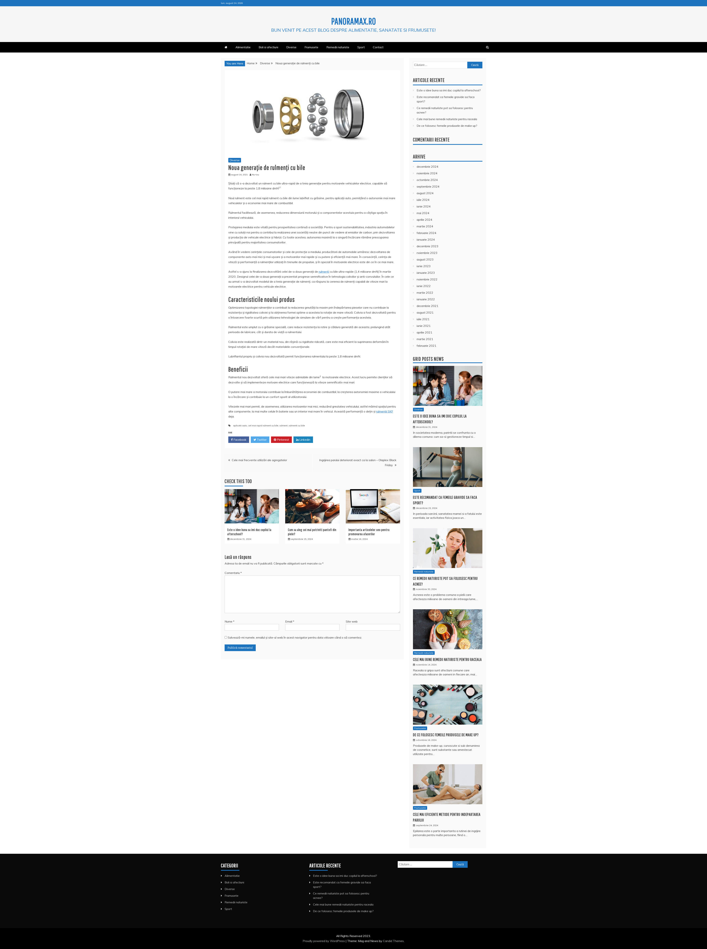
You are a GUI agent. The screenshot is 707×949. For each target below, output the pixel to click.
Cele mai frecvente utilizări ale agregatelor (259, 460)
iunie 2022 (424, 286)
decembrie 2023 (427, 246)
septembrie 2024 (428, 186)
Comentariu (233, 573)
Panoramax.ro (353, 21)
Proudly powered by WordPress (324, 941)
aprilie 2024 (424, 219)
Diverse (291, 47)
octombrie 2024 (427, 180)
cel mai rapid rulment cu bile (263, 425)
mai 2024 (423, 213)
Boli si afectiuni (268, 47)
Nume (229, 621)
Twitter (261, 439)
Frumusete (311, 47)
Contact (378, 47)
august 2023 (425, 259)
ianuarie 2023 (426, 273)
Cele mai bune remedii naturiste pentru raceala (447, 119)
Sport (361, 47)
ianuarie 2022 (426, 299)
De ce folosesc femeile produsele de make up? (447, 125)
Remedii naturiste (337, 47)
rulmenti (324, 271)
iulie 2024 (423, 200)
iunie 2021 (424, 326)
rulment (283, 425)
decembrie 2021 (427, 306)
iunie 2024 (424, 206)
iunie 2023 (424, 266)
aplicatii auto (240, 425)
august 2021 (425, 312)
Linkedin (304, 439)
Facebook (239, 439)
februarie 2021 (426, 345)
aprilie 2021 (424, 332)
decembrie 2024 (427, 166)
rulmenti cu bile (297, 425)
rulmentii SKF (384, 411)
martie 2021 (425, 339)
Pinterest (282, 439)
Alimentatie (243, 47)
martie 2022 (425, 292)
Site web (352, 621)
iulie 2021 (423, 319)
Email (289, 621)
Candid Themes (393, 941)
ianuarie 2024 (426, 239)
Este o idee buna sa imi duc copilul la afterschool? (449, 90)
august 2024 (425, 193)
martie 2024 (425, 226)
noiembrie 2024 (427, 173)
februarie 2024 (426, 233)
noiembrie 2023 (427, 253)
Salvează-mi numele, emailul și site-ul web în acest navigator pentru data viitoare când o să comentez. (295, 637)
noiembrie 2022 (427, 279)
